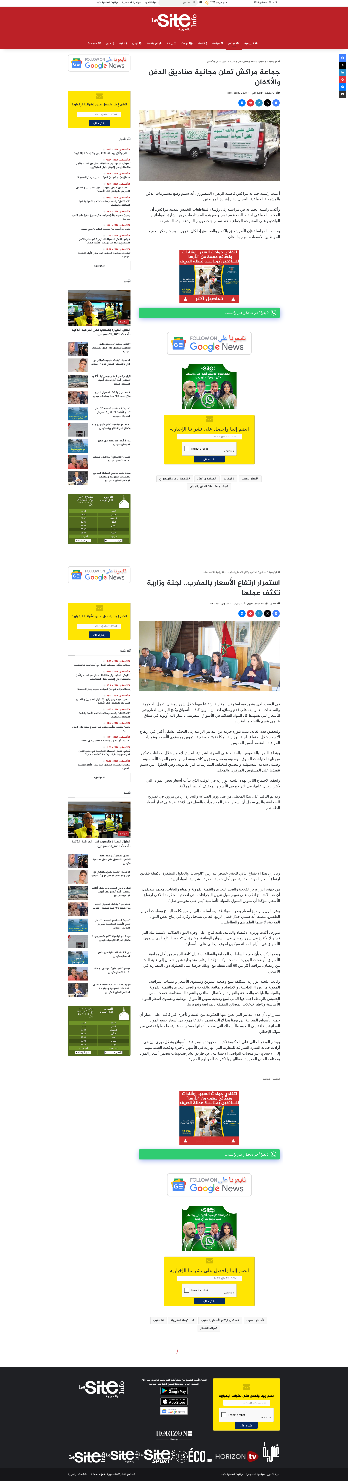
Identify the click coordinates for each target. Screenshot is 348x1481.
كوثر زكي (256, 93)
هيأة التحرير (273, 1474)
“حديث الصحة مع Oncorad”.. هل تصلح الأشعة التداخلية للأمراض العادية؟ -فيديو (112, 412)
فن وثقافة (153, 43)
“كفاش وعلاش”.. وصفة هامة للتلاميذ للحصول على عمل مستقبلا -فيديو (111, 348)
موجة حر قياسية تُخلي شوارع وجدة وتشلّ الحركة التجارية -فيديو (111, 427)
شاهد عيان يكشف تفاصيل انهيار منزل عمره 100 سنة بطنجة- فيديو (111, 394)
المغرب (228, 478)
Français (93, 43)
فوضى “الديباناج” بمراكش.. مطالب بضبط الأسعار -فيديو (111, 459)
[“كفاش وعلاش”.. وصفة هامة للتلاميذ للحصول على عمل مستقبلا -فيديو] (78, 349)
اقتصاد (202, 43)
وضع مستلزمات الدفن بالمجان (208, 486)
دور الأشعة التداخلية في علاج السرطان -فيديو (114, 443)
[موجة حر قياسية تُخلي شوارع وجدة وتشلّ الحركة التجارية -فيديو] (78, 430)
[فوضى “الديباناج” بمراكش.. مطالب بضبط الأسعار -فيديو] (78, 462)
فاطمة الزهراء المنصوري (173, 478)
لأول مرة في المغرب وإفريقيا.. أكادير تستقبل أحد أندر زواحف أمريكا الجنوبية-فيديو (111, 380)
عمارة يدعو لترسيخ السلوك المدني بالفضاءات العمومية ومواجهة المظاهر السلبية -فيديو (111, 477)
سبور (109, 43)
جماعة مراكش (206, 478)
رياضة (170, 43)
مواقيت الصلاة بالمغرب (232, 1474)
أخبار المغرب (249, 478)
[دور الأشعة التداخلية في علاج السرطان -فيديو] (78, 446)
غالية (122, 43)
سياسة (216, 43)
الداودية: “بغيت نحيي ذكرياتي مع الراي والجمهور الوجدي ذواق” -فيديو (110, 362)
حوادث (185, 43)
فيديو (135, 43)
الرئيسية (249, 43)
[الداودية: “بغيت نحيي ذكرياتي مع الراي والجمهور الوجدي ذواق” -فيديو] (78, 365)
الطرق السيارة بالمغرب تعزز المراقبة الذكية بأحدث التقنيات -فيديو (100, 332)
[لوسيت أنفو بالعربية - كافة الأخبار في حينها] (174, 22)
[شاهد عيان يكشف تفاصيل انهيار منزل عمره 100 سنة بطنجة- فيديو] (78, 397)
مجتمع (232, 43)
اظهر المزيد (99, 266)
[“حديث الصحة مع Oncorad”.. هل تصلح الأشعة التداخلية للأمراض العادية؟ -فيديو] (78, 413)
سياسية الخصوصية (255, 1474)
